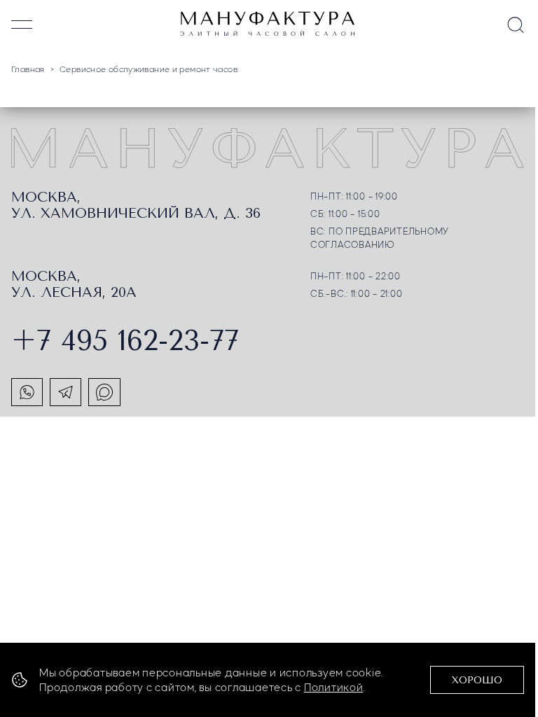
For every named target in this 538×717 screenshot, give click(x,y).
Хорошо (477, 680)
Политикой (334, 686)
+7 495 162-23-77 (125, 340)
